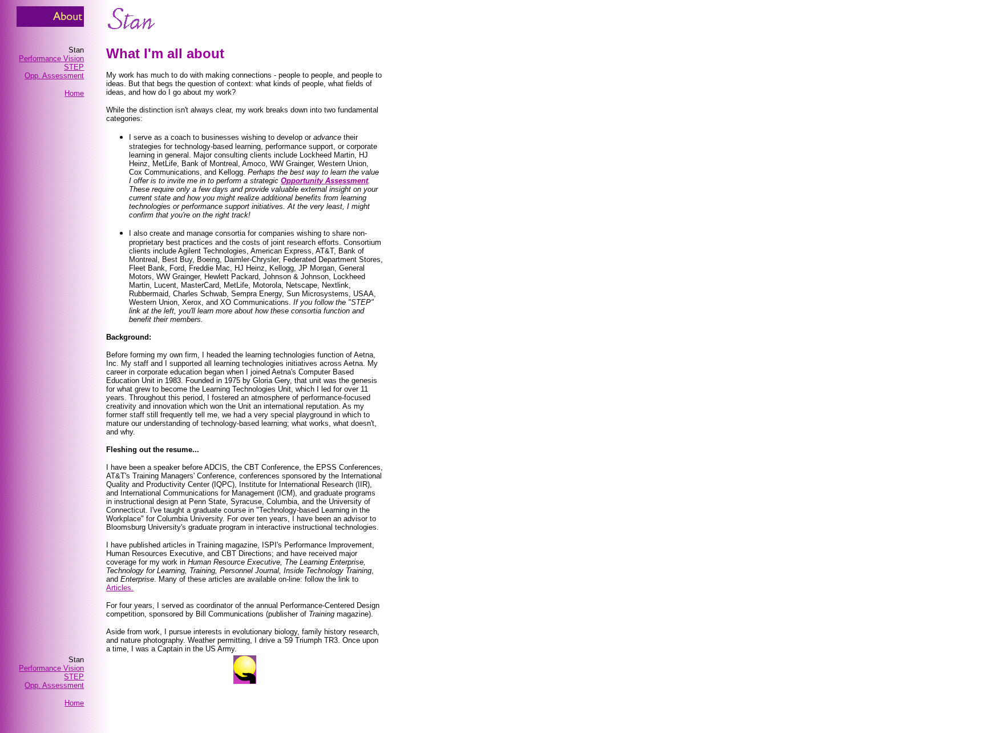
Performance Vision (51, 58)
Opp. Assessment (54, 75)
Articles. (120, 587)
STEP (74, 67)
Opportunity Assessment (324, 180)
